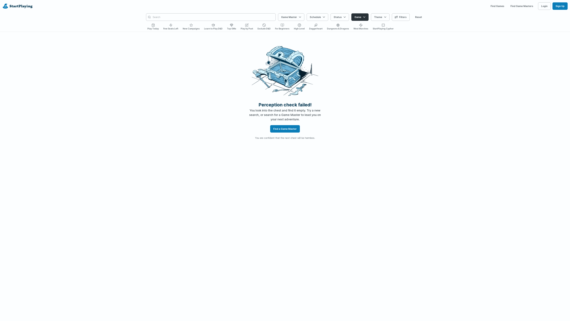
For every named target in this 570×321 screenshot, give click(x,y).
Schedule (315, 17)
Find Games (497, 6)
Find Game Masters (521, 6)
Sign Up (560, 6)
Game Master (289, 17)
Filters (403, 17)
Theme (378, 17)
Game (357, 17)
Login (544, 6)
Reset (418, 17)
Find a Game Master (285, 128)
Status (338, 17)
